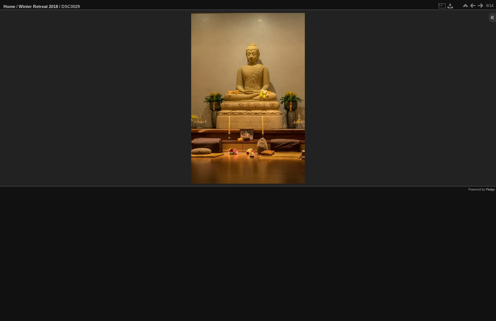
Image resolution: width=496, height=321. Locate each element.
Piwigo (490, 189)
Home (9, 6)
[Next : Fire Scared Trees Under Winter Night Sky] (480, 5)
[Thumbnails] (465, 5)
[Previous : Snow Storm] (472, 5)
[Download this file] (450, 5)
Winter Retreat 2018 (38, 6)
